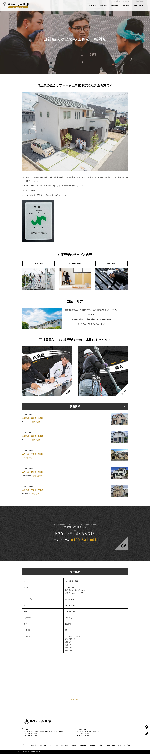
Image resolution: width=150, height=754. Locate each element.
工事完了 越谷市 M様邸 (32, 472)
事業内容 (102, 5)
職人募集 (92, 745)
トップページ (90, 5)
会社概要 (126, 5)
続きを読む (36, 422)
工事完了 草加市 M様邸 (32, 454)
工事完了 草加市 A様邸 (32, 418)
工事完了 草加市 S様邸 (32, 436)
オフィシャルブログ (124, 745)
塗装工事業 (64, 745)
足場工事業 (43, 745)
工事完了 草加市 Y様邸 (32, 490)
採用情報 (114, 5)
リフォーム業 (54, 745)
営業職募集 (83, 745)
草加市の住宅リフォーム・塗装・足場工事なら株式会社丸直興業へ (128, 1)
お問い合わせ (138, 5)
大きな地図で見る (74, 699)
